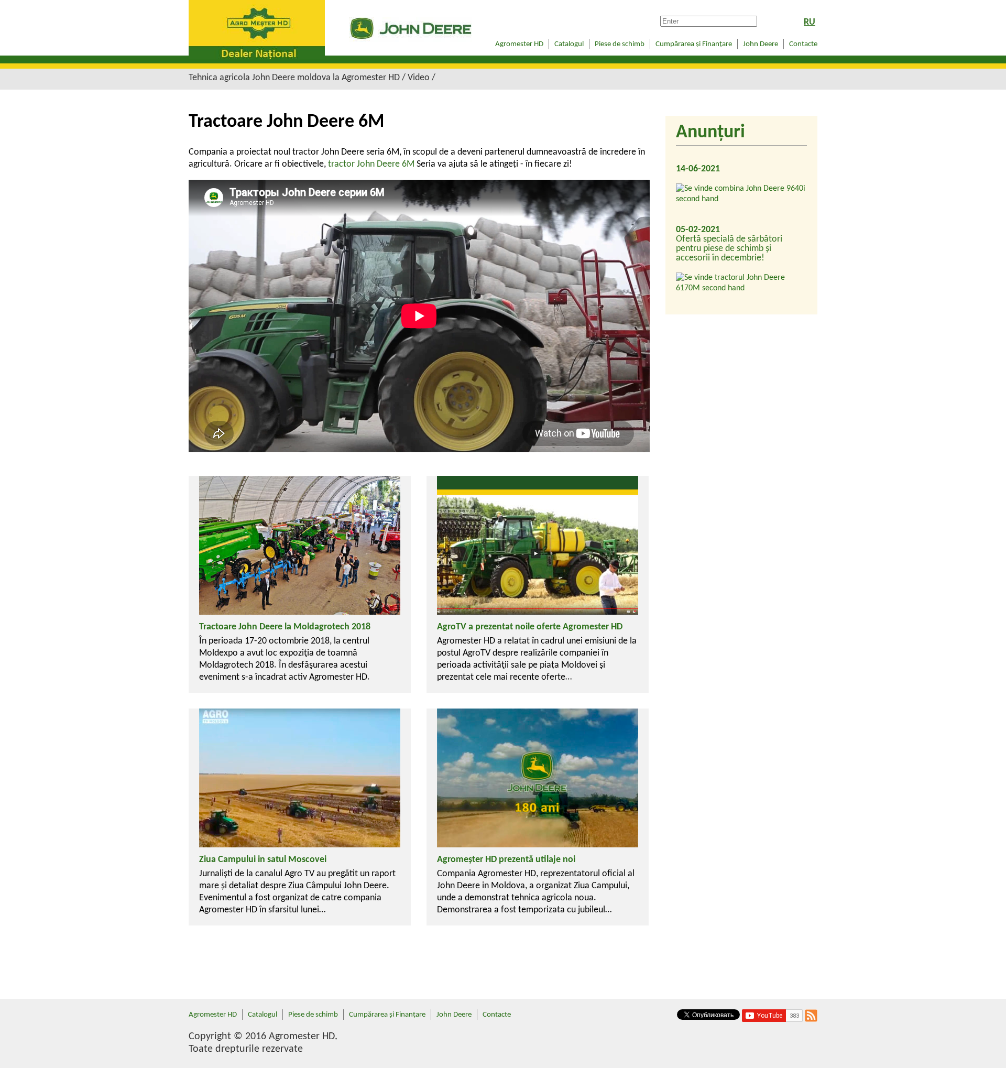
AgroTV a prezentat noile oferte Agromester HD (529, 627)
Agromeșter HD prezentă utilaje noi (506, 860)
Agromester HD (519, 44)
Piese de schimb (619, 44)
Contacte (803, 44)
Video (419, 78)
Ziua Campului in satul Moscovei (262, 860)
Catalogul (569, 44)
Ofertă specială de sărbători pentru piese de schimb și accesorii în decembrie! (729, 248)
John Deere (760, 44)
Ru (809, 22)
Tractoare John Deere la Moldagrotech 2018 (284, 627)
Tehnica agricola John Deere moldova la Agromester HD (294, 78)
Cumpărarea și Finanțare (693, 44)
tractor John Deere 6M (371, 164)
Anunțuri (710, 132)
